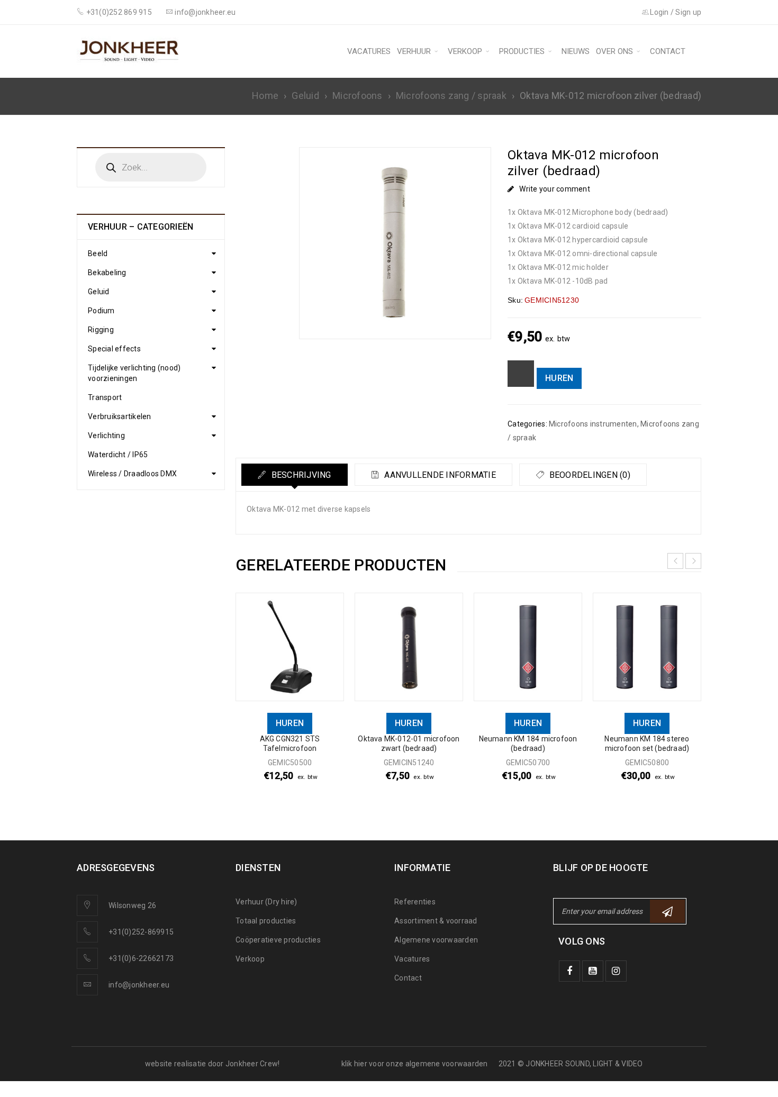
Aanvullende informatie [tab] (439, 475)
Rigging (101, 329)
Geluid (305, 95)
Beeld (97, 253)
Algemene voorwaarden (436, 940)
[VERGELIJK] (521, 373)
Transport (105, 397)
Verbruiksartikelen (119, 416)
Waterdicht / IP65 (118, 454)
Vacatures (412, 959)
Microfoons (357, 95)
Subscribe (667, 911)
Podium (101, 310)
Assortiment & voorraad (435, 921)
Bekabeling (107, 272)
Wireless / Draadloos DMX (132, 473)
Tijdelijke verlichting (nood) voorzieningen (134, 373)
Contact (408, 978)
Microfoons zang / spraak (451, 95)
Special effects (114, 348)
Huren (559, 378)
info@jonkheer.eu (138, 985)
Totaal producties (266, 921)
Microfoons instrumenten (593, 424)
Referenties (415, 901)
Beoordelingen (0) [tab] (588, 475)
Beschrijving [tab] (300, 475)
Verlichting (106, 435)
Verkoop (250, 959)
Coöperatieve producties (278, 940)
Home (265, 95)
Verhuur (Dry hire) (266, 901)
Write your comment (554, 189)
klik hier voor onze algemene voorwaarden (414, 1063)
